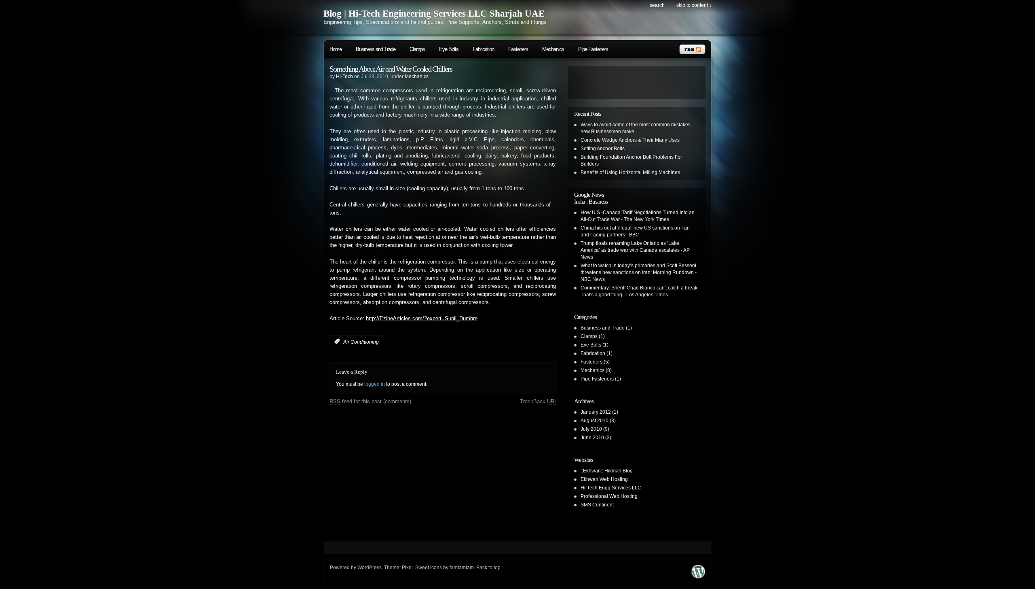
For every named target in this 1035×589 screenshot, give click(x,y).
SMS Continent (597, 505)
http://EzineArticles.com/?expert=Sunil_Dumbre (421, 318)
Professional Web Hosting (609, 496)
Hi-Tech (344, 76)
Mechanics (553, 49)
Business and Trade (375, 49)
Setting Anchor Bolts (603, 148)
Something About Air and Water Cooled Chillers (391, 68)
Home (336, 49)
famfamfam (462, 567)
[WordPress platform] (698, 576)
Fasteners (518, 49)
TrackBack (538, 401)
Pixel (407, 567)
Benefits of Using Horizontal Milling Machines (630, 172)
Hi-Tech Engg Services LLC (611, 488)
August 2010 (594, 420)
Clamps (417, 49)
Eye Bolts (448, 49)
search (657, 5)
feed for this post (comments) (370, 401)
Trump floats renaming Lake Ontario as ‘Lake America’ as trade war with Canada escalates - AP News (635, 250)
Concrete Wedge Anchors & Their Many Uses (630, 140)
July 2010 (591, 429)
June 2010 (592, 437)
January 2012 (596, 412)
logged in (374, 384)
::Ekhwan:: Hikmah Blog (607, 471)
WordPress (369, 567)
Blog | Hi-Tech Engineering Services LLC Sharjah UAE (434, 14)
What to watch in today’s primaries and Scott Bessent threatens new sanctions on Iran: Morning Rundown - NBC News (639, 272)
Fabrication (483, 49)
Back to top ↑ (490, 567)
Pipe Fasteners (593, 49)
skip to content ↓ (694, 5)
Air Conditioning (361, 341)
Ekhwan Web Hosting (604, 479)
